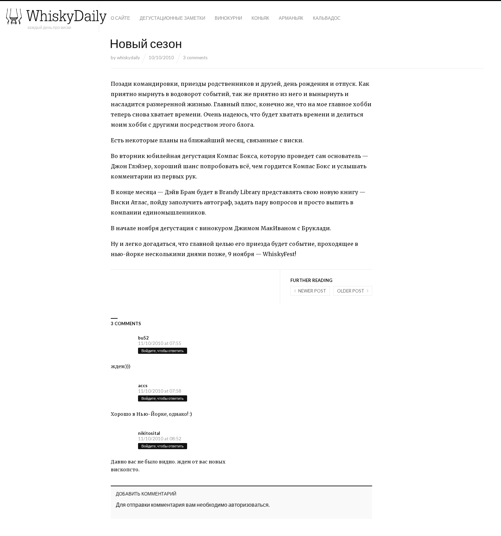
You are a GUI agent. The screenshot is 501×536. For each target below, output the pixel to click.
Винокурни (228, 18)
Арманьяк (291, 18)
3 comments (195, 57)
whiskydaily (128, 57)
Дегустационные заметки (172, 18)
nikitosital (149, 433)
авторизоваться (248, 504)
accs (143, 385)
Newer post (312, 291)
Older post (350, 291)
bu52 (143, 338)
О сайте (120, 18)
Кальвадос (326, 18)
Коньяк (260, 18)
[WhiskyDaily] (56, 16)
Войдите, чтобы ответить (162, 350)
